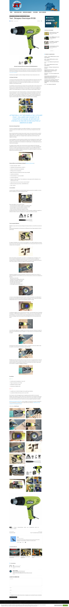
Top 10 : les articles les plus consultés (36, 532)
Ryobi (36, 527)
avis (12, 527)
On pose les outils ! (12, 532)
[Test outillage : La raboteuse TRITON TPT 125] (37, 552)
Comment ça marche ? (15, 14)
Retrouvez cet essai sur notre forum (15, 401)
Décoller (25, 527)
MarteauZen (46, 73)
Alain (45, 64)
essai (27, 527)
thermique (11, 528)
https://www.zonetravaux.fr (20, 538)
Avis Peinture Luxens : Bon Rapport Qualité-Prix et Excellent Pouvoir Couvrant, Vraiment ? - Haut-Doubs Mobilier (51, 80)
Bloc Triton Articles (34, 555)
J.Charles (45, 56)
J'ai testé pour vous (31, 527)
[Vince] (13, 539)
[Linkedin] (20, 542)
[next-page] (11, 559)
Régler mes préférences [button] (58, 605)
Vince (18, 537)
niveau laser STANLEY (13, 72)
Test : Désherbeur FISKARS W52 (51, 84)
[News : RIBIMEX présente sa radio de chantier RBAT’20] (46, 38)
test (38, 527)
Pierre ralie (46, 67)
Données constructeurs (30, 163)
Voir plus (51, 50)
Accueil (10, 14)
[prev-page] (10, 559)
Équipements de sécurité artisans (49, 69)
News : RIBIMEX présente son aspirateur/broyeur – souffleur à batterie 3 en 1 (50, 70)
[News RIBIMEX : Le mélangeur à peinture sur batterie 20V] (46, 42)
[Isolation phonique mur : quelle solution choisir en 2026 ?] (46, 33)
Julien (45, 59)
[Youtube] (25, 542)
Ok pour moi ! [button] (65, 605)
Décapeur (15, 527)
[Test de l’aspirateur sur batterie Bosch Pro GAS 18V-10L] (14, 552)
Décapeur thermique (20, 527)
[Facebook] (17, 542)
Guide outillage (15, 570)
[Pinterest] (22, 542)
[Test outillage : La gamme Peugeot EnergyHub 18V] (26, 552)
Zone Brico (14, 528)
